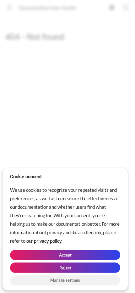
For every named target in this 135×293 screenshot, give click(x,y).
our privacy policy (44, 241)
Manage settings (65, 280)
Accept (65, 254)
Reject (65, 267)
